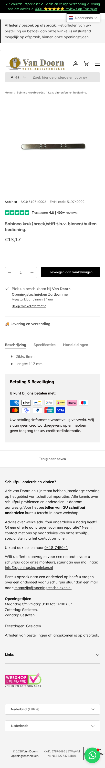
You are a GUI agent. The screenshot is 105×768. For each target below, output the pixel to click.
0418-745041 (56, 547)
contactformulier (52, 538)
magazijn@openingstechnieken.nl (43, 587)
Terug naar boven (52, 459)
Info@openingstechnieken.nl (29, 567)
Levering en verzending (27, 323)
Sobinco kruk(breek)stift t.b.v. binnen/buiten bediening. (52, 92)
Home (8, 92)
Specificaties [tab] (44, 344)
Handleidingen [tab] (75, 344)
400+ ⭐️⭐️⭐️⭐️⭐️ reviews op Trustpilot (66, 9)
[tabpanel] (52, 360)
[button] (83, 18)
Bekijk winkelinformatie (29, 306)
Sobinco (11, 202)
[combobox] (52, 77)
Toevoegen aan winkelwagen (70, 272)
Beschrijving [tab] (15, 344)
